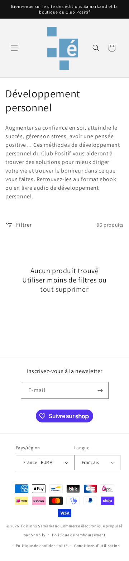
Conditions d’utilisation (97, 545)
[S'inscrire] (100, 390)
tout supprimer (64, 289)
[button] (14, 48)
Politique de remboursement (78, 534)
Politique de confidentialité (42, 545)
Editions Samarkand (40, 525)
